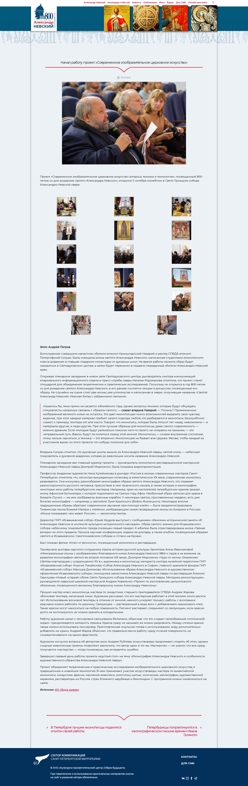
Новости (136, 2)
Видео (170, 2)
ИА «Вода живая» (67, 689)
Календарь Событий (119, 2)
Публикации (150, 2)
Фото (162, 2)
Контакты (189, 756)
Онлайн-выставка (197, 2)
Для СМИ (181, 2)
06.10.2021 (126, 77)
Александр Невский (94, 2)
